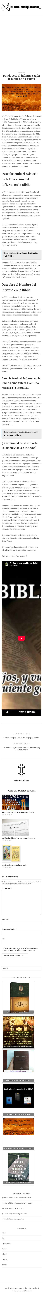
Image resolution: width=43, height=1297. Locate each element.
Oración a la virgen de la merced (13, 1208)
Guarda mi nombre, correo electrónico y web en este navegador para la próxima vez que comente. (21, 949)
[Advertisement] (21, 43)
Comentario (6, 888)
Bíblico (4, 1233)
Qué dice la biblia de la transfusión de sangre (17, 1203)
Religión (21, 72)
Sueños (4, 1265)
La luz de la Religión (21, 781)
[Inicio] (20, 11)
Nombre (5, 919)
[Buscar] (39, 967)
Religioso (5, 1259)
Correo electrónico (9, 929)
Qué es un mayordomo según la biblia (14, 1214)
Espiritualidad (6, 1243)
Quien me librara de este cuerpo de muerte (16, 1198)
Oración (4, 1249)
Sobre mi (28, 1291)
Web (3, 939)
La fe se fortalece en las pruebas (13, 1219)
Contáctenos (30, 1288)
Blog (3, 1238)
